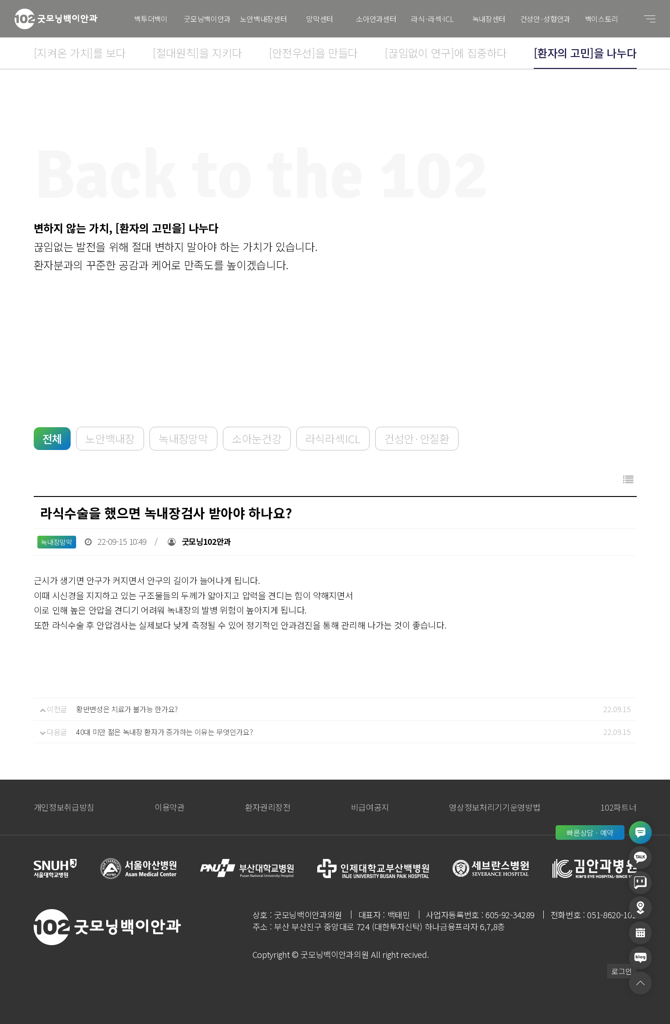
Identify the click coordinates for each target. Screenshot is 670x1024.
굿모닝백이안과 (207, 18)
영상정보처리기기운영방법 (494, 807)
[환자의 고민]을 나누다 (585, 53)
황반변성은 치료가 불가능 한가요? (127, 708)
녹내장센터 (488, 18)
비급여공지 (370, 807)
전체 (52, 438)
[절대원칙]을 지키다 (197, 53)
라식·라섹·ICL (432, 18)
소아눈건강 (256, 438)
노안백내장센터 (263, 18)
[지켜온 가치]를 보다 (80, 53)
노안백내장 (109, 438)
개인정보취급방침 (64, 807)
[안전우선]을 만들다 (313, 53)
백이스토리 (601, 18)
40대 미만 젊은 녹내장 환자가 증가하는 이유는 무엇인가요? (164, 731)
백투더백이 (150, 18)
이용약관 (170, 807)
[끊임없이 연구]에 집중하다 (445, 53)
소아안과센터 (376, 18)
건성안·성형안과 (545, 18)
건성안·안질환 (416, 438)
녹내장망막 (183, 438)
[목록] (628, 479)
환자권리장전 (268, 807)
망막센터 (319, 18)
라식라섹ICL (333, 438)
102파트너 (618, 807)
